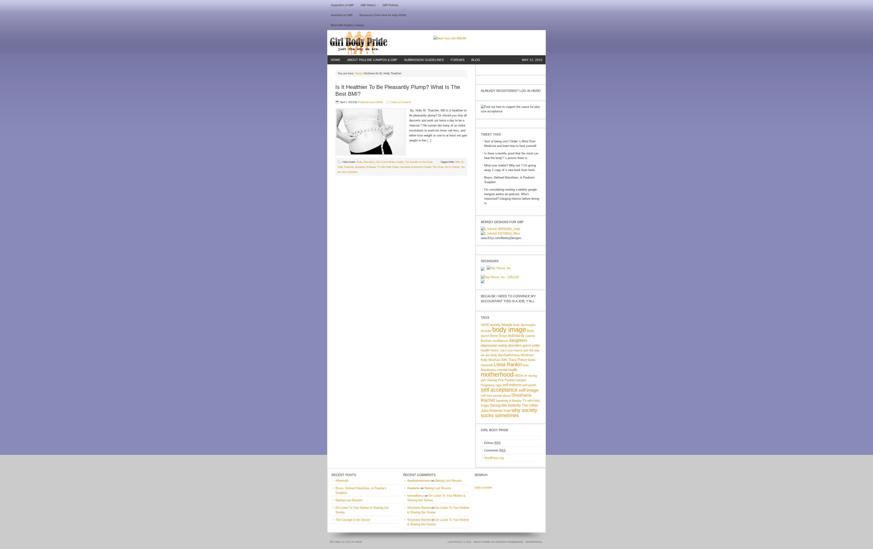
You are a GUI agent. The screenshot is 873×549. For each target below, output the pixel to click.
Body (359, 162)
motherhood (497, 374)
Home (335, 60)
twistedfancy (415, 495)
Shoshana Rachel (418, 507)
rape (499, 385)
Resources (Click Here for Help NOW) (382, 15)
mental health (507, 370)
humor (495, 350)
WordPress (534, 542)
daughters (518, 340)
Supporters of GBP (342, 5)
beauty (507, 324)
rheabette (413, 488)
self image (529, 390)
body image (509, 329)
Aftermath (342, 480)
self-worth (529, 385)
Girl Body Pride (380, 42)
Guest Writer (388, 162)
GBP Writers (368, 5)
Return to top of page (346, 542)
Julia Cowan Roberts (511, 350)
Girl (378, 162)
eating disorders (510, 345)
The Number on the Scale (419, 162)
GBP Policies (390, 5)
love (526, 365)
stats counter (483, 487)
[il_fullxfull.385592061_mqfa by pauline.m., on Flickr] (500, 229)
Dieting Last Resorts (349, 500)
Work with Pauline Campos (347, 25)
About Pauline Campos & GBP (372, 60)
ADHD (485, 325)
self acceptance (499, 390)
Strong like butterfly (505, 405)
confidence (500, 340)
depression (489, 345)
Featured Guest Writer (370, 102)
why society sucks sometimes (509, 412)
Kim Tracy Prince (514, 360)
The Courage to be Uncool (353, 519)
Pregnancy (488, 385)
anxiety (495, 325)
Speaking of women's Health (415, 167)
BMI (457, 162)
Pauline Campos (515, 380)
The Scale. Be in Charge (446, 167)
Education (369, 162)
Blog (475, 60)
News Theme (482, 542)
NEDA (518, 375)
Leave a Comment (401, 102)
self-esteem (511, 385)
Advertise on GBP (342, 15)
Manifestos (489, 370)
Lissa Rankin (508, 364)
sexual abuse (501, 395)
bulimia (514, 335)
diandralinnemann (418, 480)
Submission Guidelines (424, 60)
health (485, 350)
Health (399, 162)
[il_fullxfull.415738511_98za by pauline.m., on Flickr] (500, 233)
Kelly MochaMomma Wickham (512, 355)
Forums (457, 60)
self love (486, 395)
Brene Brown (498, 335)
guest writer (531, 345)
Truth (507, 411)
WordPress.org (494, 458)
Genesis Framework (509, 542)
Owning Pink (495, 380)
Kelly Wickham (491, 360)
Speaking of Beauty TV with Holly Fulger (377, 167)
